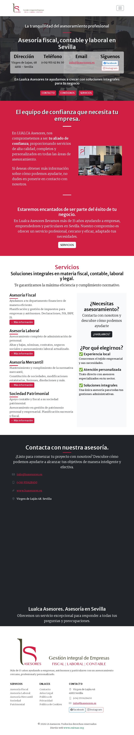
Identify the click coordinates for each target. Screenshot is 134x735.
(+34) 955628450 (27, 482)
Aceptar (57, 729)
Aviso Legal (46, 693)
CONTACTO (48, 92)
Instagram (111, 68)
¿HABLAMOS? (101, 334)
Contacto (45, 689)
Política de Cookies (51, 704)
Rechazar (76, 729)
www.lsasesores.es (29, 490)
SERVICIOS (86, 92)
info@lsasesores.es (82, 62)
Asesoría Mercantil (21, 696)
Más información (108, 717)
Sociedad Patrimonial (17, 702)
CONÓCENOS (67, 92)
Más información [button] (23, 322)
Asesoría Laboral (20, 693)
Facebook (111, 63)
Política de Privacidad (46, 698)
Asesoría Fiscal (19, 689)
